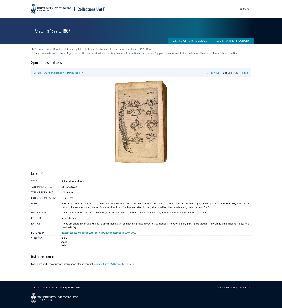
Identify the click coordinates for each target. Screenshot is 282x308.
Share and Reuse (52, 72)
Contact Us (245, 287)
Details (37, 72)
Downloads (73, 72)
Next (243, 72)
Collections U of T (49, 287)
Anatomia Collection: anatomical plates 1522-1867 (123, 49)
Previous (214, 72)
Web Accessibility (227, 287)
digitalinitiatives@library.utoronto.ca (114, 264)
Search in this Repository (232, 40)
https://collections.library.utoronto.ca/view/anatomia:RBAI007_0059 (98, 232)
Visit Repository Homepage (190, 40)
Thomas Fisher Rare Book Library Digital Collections (65, 49)
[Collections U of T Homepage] (32, 49)
